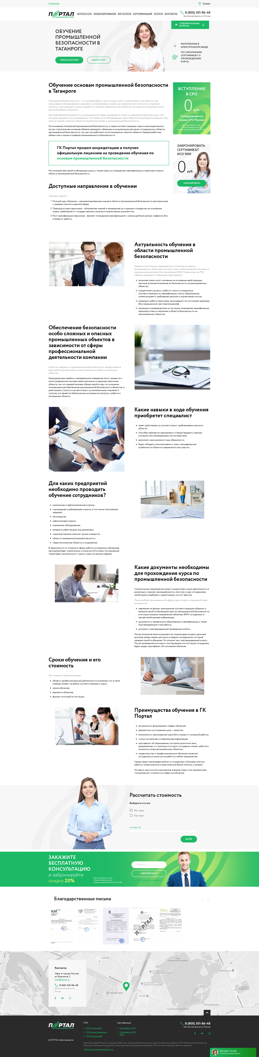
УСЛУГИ (158, 13)
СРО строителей (93, 1028)
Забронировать (191, 183)
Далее (188, 839)
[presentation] (202, 899)
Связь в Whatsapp (69, 60)
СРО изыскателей (94, 1036)
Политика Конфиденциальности (147, 880)
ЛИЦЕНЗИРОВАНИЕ (104, 13)
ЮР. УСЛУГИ (124, 13)
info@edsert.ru (62, 979)
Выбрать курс (99, 60)
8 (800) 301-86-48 (197, 13)
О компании (54, 3)
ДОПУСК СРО (84, 13)
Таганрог (206, 3)
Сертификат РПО (128, 1028)
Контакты (171, 13)
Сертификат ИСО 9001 (128, 1034)
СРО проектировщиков (96, 1032)
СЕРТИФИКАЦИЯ (142, 13)
